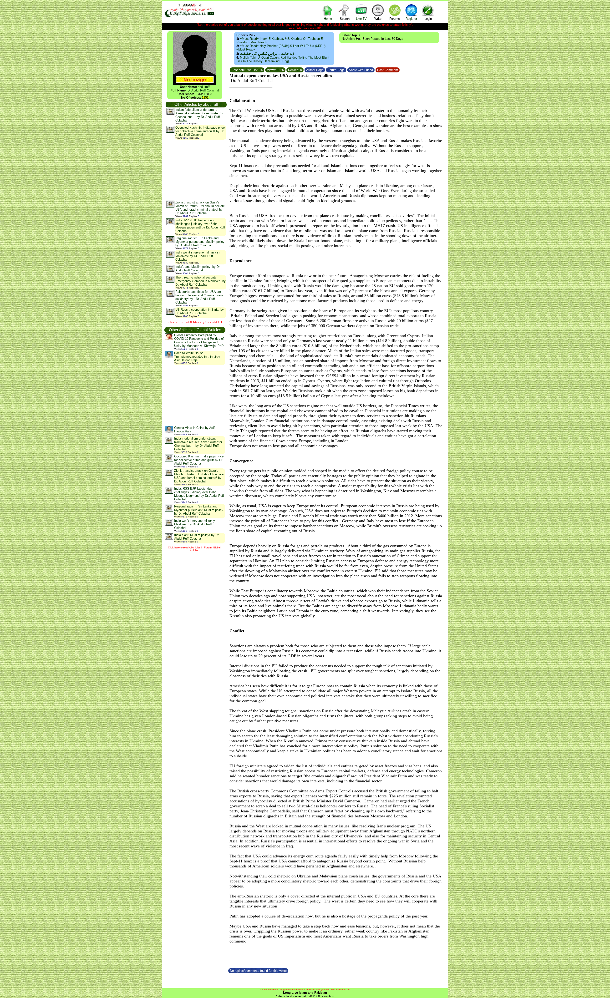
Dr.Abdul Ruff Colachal (203, 90)
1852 (205, 97)
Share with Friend (361, 70)
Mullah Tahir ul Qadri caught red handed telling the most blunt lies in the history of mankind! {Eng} (282, 59)
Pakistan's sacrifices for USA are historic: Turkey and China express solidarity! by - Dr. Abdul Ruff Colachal (199, 297)
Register (411, 18)
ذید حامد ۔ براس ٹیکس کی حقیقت (267, 53)
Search (345, 18)
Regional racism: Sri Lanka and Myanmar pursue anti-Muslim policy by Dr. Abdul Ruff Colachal (199, 241)
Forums (394, 18)
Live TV (361, 18)
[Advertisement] (196, 170)
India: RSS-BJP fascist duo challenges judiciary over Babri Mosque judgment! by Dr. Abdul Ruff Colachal (200, 225)
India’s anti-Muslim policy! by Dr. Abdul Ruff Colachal (197, 268)
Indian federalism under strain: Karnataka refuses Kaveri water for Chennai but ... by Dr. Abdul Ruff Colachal (199, 115)
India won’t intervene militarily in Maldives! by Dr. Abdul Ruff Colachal (197, 256)
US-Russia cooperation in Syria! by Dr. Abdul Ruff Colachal (199, 311)
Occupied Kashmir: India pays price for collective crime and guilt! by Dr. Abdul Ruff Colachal (200, 131)
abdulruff (204, 87)
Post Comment (387, 70)
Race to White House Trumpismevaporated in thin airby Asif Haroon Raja (197, 356)
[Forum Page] (346, 69)
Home (328, 18)
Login (428, 18)
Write (377, 18)
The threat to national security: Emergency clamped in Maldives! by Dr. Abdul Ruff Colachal (200, 281)
